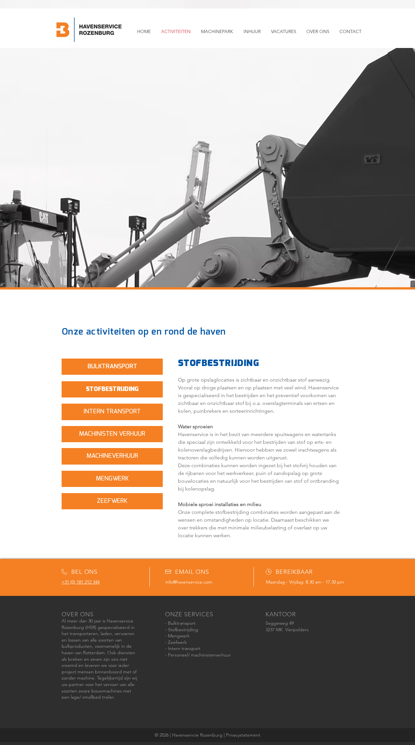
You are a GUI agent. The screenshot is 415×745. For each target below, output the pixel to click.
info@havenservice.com (188, 582)
